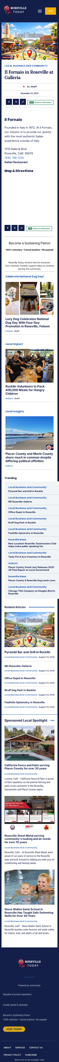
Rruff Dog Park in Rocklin (22, 522)
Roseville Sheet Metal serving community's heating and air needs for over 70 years (28, 839)
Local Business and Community (26, 66)
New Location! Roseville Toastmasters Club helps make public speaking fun (32, 545)
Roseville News (17, 539)
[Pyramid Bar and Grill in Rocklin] (29, 629)
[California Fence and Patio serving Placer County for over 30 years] (29, 743)
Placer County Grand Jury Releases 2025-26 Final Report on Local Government (31, 568)
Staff (34, 86)
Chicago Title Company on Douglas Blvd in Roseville (31, 592)
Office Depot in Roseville (22, 512)
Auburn (9, 398)
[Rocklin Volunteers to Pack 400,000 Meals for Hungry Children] (29, 366)
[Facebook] (9, 102)
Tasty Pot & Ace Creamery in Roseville (29, 556)
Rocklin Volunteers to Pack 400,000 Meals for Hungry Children (25, 390)
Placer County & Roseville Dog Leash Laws (31, 580)
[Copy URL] (23, 102)
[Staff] (24, 87)
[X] (16, 102)
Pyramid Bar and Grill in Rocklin (25, 491)
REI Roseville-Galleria (20, 501)
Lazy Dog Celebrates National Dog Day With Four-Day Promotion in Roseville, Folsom (27, 322)
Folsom (9, 331)
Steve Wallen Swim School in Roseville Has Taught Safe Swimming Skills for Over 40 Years (29, 912)
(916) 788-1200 (14, 157)
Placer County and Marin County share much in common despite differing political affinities (29, 457)
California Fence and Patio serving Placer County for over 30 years (27, 767)
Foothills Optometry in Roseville (26, 533)
